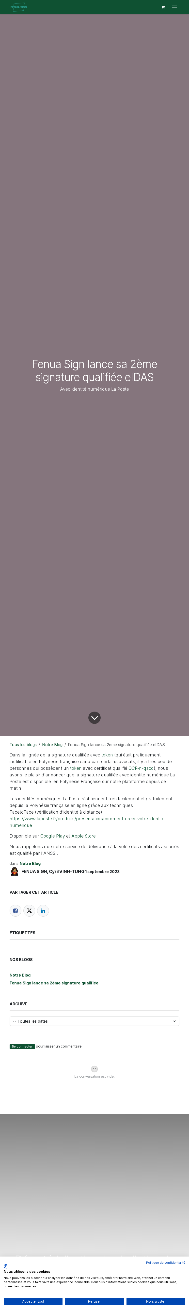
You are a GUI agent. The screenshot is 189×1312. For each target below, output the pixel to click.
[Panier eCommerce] (163, 7)
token (107, 754)
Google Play (52, 836)
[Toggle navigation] (174, 7)
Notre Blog (52, 744)
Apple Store (83, 836)
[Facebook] (15, 911)
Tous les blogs (23, 744)
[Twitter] (29, 911)
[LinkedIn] (43, 911)
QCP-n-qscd (141, 768)
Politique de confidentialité (165, 1262)
